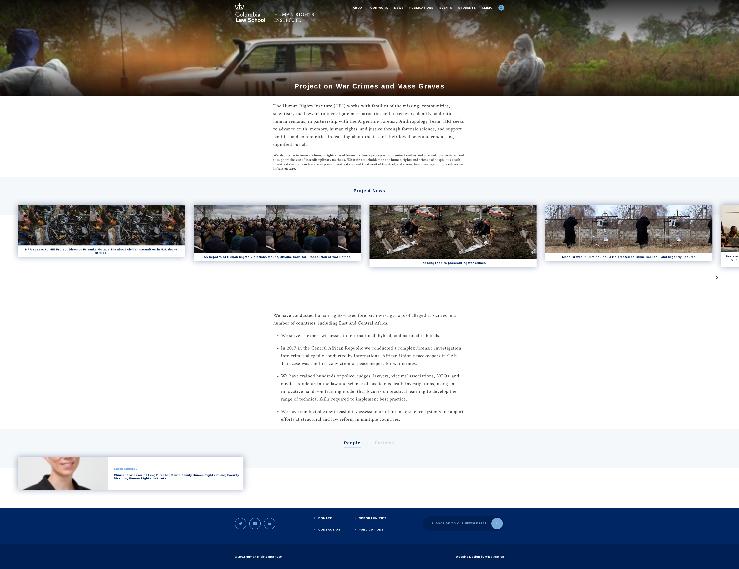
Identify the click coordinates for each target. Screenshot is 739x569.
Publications (421, 7)
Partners (385, 443)
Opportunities (372, 518)
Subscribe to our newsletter (459, 523)
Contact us (329, 529)
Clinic (487, 7)
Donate (325, 518)
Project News (369, 190)
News (399, 7)
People (352, 443)
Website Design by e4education (480, 556)
